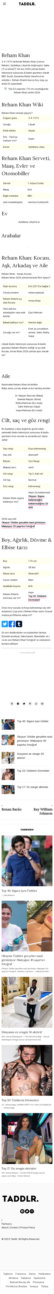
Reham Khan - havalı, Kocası (17, 273)
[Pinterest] (30, 704)
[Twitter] (24, 704)
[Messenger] (18, 704)
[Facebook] (12, 704)
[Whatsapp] (36, 704)
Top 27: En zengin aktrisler (32, 787)
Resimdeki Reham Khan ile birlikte (20, 384)
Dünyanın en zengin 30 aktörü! (22, 1032)
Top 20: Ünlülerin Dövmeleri (33, 770)
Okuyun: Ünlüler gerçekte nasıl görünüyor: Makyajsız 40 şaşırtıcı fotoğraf (34, 740)
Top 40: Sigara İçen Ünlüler (33, 721)
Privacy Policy (27, 1227)
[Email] (42, 704)
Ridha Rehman (23, 403)
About (5, 1227)
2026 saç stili (9, 518)
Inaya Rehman (23, 410)
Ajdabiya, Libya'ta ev (29, 221)
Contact (14, 1227)
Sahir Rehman (25, 406)
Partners (6, 1223)
